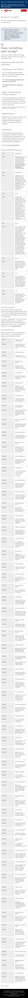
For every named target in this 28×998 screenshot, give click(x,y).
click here (17, 183)
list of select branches (13, 145)
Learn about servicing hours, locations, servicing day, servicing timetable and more (20, 165)
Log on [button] (24, 10)
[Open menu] (2, 10)
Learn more (7, 7)
